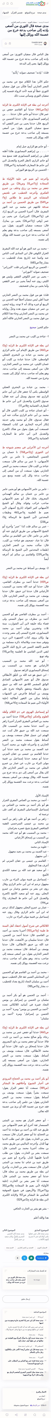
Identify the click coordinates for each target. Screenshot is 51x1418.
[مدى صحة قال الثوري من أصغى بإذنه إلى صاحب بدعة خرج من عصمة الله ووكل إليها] (36, 1280)
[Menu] (25, 1415)
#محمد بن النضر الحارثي (25, 1248)
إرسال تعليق (25, 1299)
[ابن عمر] (32, 1317)
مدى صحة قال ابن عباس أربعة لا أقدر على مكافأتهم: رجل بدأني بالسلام (24, 1350)
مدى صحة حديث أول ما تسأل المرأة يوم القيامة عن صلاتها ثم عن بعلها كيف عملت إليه (24, 1339)
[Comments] (7, 1415)
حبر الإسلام (36, 1405)
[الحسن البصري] (30, 1369)
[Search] (11, 3)
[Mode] (3, 3)
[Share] (16, 1415)
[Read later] (10, 43)
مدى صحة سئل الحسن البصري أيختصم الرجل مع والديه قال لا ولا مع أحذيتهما (25, 1373)
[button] (42, 1258)
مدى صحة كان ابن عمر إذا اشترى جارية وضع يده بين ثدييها (24, 1321)
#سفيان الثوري (42, 1248)
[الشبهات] (5, 12)
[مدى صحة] (41, 12)
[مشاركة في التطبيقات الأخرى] (17, 1258)
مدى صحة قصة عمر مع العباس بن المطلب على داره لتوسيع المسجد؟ (25, 1362)
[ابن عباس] (28, 1346)
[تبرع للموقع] (30, 12)
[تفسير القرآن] (17, 12)
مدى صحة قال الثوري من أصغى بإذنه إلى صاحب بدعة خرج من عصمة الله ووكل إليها (15, 1280)
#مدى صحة (10, 1248)
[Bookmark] (7, 3)
